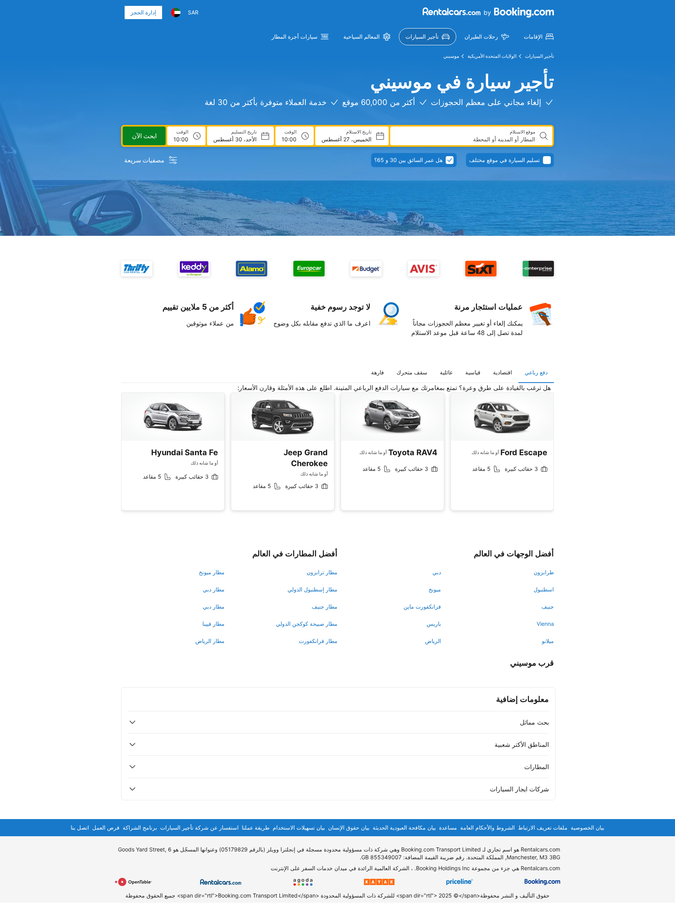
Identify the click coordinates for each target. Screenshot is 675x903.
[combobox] (465, 139)
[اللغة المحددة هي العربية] (176, 12)
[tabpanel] (337, 453)
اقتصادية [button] (502, 372)
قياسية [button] (472, 372)
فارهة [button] (377, 372)
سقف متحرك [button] (411, 372)
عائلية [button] (446, 372)
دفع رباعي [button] (536, 372)
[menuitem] (538, 36)
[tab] (536, 372)
